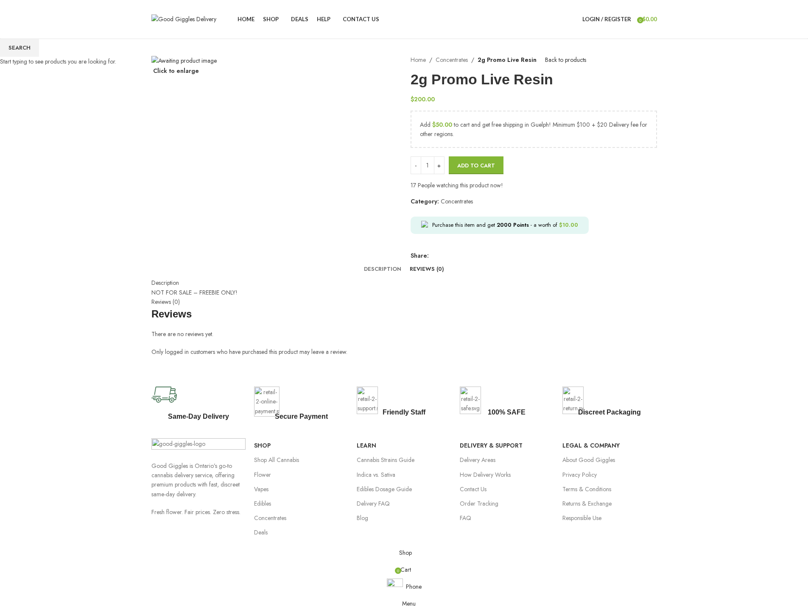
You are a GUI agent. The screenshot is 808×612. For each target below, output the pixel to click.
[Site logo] (183, 18)
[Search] (574, 19)
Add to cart (476, 165)
